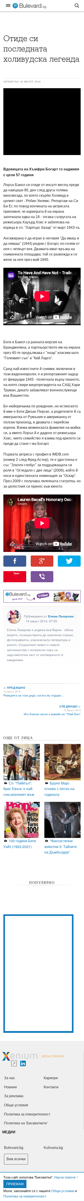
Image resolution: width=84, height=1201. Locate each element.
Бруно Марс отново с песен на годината (59, 788)
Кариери (51, 1078)
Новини (10, 1087)
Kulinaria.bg (53, 1148)
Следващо (69, 706)
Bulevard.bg (13, 1148)
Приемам (15, 1183)
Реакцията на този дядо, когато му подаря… (33, 695)
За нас (9, 1078)
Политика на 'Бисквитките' (26, 1123)
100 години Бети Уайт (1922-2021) (19, 843)
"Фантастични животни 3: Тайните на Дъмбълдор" (60, 846)
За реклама (13, 1096)
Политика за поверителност (24, 1196)
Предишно (14, 688)
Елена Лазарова (61, 616)
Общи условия (62, 1190)
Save (16, 573)
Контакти (51, 1087)
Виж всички (16, 1159)
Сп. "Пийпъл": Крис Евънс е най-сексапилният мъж (18, 788)
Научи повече (64, 1177)
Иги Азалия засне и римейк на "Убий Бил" (52, 714)
